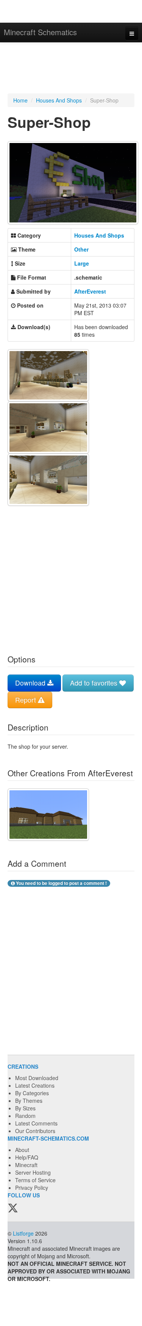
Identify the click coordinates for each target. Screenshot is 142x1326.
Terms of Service (35, 1180)
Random (25, 1115)
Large (81, 263)
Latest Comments (36, 1123)
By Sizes (25, 1108)
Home (20, 100)
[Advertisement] (71, 69)
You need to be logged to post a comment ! (61, 883)
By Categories (32, 1093)
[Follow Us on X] (13, 1209)
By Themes (28, 1100)
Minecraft (26, 1165)
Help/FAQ (26, 1157)
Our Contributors (35, 1131)
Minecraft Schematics (40, 31)
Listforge (23, 1233)
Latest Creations (35, 1085)
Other (81, 249)
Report (26, 699)
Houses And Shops (59, 100)
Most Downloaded (36, 1078)
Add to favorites (94, 682)
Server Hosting (33, 1172)
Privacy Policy (31, 1187)
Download (31, 682)
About (22, 1149)
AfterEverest (90, 291)
